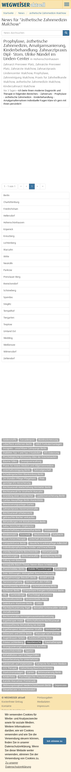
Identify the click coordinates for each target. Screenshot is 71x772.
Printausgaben (44, 698)
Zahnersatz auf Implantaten (17, 664)
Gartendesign (17, 595)
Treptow (7, 324)
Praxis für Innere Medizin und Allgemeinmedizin (28, 466)
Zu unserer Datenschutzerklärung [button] (18, 764)
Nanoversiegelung (12, 582)
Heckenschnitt (41, 535)
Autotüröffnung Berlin (40, 638)
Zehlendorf (9, 358)
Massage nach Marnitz (48, 634)
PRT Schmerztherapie (14, 539)
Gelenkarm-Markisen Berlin (17, 603)
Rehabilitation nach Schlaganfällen (21, 655)
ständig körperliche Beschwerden (20, 552)
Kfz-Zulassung (51, 453)
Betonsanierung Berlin (49, 672)
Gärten (30, 672)
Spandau (8, 297)
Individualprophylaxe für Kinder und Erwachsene (28, 547)
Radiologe (60, 569)
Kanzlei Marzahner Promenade (19, 681)
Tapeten (29, 651)
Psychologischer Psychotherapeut (36, 677)
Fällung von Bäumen (14, 560)
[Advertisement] (35, 144)
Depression (61, 685)
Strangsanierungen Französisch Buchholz (24, 647)
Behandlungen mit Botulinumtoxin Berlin (24, 522)
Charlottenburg (11, 202)
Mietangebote (49, 552)
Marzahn (8, 250)
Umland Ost (9, 331)
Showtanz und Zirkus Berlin (17, 634)
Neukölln (8, 263)
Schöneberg (9, 290)
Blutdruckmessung (48, 440)
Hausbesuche (34, 642)
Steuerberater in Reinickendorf (19, 690)
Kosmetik (25, 535)
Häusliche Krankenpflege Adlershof (48, 543)
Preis (42, 479)
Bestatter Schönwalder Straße (50, 608)
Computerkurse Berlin (14, 543)
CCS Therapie (10, 668)
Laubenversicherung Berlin (51, 496)
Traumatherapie (53, 642)
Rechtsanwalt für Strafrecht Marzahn (23, 492)
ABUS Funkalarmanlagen (49, 444)
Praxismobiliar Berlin (13, 569)
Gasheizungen (10, 556)
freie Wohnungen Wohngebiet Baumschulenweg (28, 573)
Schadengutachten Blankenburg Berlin (23, 474)
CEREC (39, 603)
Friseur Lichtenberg (13, 642)
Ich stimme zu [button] (54, 741)
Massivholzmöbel (12, 651)
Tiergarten (8, 318)
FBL (5, 595)
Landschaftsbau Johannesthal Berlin (22, 530)
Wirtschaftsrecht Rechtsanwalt (42, 621)
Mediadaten (43, 702)
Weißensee (9, 345)
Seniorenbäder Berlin (37, 599)
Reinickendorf (10, 284)
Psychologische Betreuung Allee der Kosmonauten (29, 457)
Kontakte (6, 706)
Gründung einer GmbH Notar (18, 496)
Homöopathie (52, 629)
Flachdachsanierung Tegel (16, 608)
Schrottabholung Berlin (44, 586)
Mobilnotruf (50, 530)
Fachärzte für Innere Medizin (51, 664)
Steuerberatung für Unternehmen (20, 659)
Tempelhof (9, 311)
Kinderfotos (9, 677)
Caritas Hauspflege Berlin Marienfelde (23, 500)
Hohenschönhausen (13, 222)
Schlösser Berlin (11, 590)
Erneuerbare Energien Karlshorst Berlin (43, 590)
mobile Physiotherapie (40, 569)
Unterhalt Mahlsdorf (39, 539)
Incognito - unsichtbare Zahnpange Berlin (24, 448)
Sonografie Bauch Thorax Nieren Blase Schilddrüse (29, 565)
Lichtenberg (9, 243)
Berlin (6, 195)
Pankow (7, 270)
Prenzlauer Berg (11, 277)
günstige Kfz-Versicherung (17, 483)
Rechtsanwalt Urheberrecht (17, 513)
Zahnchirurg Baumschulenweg (36, 668)
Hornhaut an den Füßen (38, 582)
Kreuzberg (8, 236)
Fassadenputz (27, 440)
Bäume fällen (10, 461)
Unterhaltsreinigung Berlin (16, 470)
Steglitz (7, 304)
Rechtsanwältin (30, 556)
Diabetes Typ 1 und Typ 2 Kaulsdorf (22, 453)
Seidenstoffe (9, 440)
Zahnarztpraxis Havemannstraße (20, 509)
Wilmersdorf (9, 352)
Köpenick (8, 229)
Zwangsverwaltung (31, 461)
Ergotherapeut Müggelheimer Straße (22, 629)
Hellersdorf (9, 216)
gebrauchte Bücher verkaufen (19, 517)
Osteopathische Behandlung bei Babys (23, 625)
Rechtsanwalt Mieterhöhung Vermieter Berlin (27, 487)
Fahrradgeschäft (42, 470)
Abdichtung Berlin (51, 556)
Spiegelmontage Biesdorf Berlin (19, 578)
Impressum (43, 706)
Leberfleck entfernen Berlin (17, 444)
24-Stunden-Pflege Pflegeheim (19, 479)
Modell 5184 (46, 578)
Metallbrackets (11, 612)
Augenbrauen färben (14, 638)
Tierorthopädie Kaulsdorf (16, 586)
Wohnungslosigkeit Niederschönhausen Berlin (27, 685)
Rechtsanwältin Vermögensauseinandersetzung (28, 616)
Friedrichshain (10, 209)
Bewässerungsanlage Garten (18, 504)
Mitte (6, 256)
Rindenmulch (10, 535)
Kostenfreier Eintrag (12, 702)
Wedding (8, 338)
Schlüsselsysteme (12, 599)
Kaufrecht (58, 535)
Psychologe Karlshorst (40, 595)
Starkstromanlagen (13, 672)
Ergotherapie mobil (13, 621)
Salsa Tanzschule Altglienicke (18, 526)
